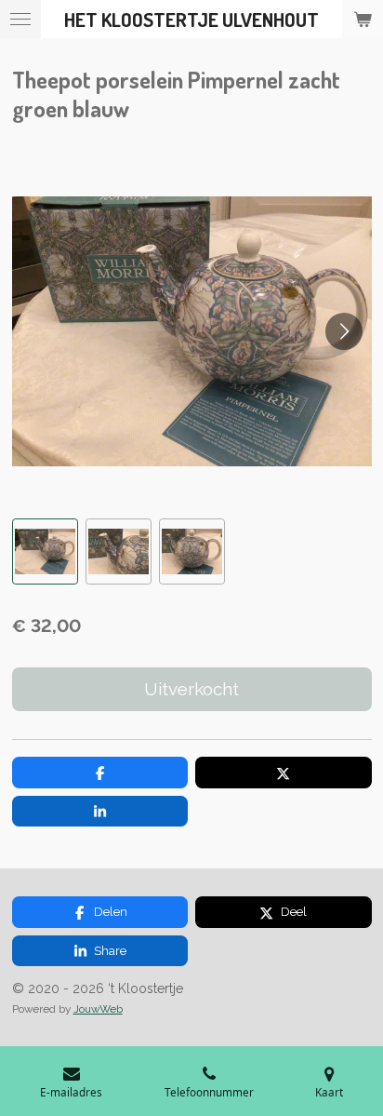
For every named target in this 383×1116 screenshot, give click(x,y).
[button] (45, 551)
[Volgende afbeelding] (344, 331)
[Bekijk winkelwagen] (362, 19)
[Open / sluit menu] (20, 19)
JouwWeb (98, 1008)
